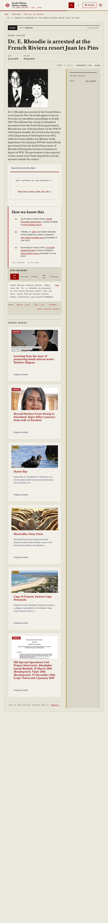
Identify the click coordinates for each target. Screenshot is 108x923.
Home (6, 14)
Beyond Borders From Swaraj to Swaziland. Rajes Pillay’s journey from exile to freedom (34, 417)
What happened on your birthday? (34, 180)
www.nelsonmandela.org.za (33, 238)
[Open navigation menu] (100, 5)
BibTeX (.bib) (23, 305)
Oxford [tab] (35, 277)
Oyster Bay (21, 471)
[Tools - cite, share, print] (78, 5)
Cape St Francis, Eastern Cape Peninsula (33, 598)
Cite (65, 65)
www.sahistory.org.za (32, 225)
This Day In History (34, 14)
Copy (57, 285)
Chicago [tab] (54, 277)
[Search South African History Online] (71, 5)
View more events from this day (34, 191)
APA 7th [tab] (14, 276)
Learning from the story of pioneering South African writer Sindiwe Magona (34, 359)
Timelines (16, 14)
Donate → (55, 705)
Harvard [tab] (24, 277)
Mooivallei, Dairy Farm (28, 534)
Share (97, 65)
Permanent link (84, 65)
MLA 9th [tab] (44, 276)
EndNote (53, 305)
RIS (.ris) (40, 305)
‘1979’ (33, 232)
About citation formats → (49, 309)
